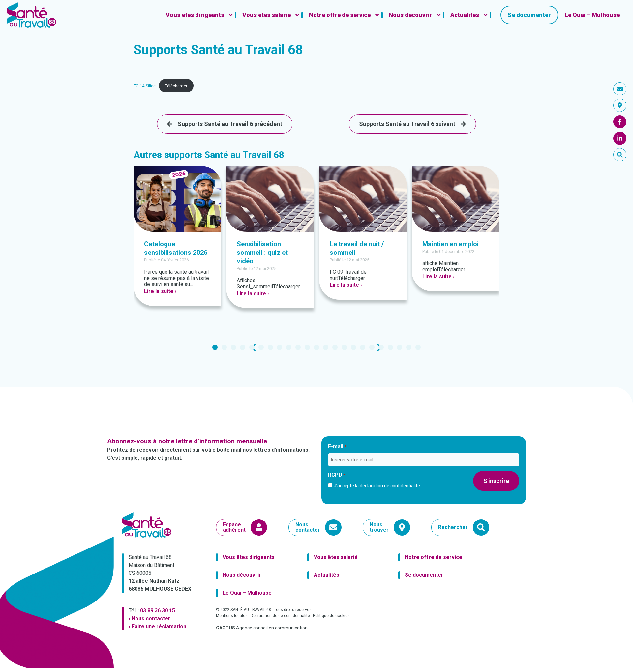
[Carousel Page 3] (233, 347)
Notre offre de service (433, 557)
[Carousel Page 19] (381, 347)
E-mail (337, 446)
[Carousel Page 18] (372, 347)
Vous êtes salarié (336, 557)
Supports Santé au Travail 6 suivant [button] (407, 123)
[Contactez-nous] (619, 88)
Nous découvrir (242, 575)
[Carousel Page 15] (344, 347)
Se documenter (424, 575)
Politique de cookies (331, 615)
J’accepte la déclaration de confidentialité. (377, 485)
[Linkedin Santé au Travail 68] (619, 138)
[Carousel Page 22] (408, 347)
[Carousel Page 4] (242, 347)
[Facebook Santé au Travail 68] (619, 121)
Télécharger (176, 85)
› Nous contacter (149, 618)
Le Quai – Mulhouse (247, 593)
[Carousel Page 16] (353, 347)
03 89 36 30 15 (157, 610)
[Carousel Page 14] (335, 347)
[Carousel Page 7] (270, 347)
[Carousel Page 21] (399, 347)
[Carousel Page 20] (390, 347)
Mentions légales (232, 615)
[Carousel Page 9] (288, 347)
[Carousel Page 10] (298, 347)
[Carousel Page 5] (252, 347)
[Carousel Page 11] (307, 347)
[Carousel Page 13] (325, 347)
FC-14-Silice (145, 85)
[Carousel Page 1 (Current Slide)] (215, 347)
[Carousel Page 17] (362, 347)
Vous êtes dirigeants (249, 557)
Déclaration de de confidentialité (280, 615)
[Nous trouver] (619, 105)
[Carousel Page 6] (261, 347)
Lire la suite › (160, 291)
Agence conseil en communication (262, 627)
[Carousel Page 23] (418, 347)
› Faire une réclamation (157, 626)
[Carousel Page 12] (316, 347)
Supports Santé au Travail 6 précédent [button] (230, 123)
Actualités (326, 575)
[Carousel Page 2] (224, 347)
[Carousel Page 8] (279, 347)
